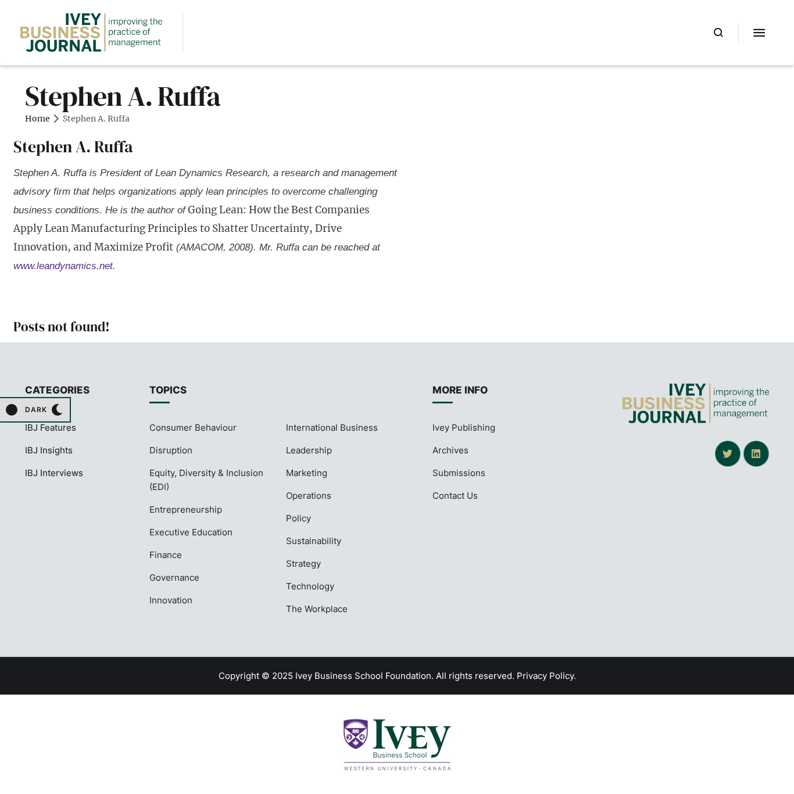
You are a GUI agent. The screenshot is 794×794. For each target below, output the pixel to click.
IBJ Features (50, 427)
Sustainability (313, 540)
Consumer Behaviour (193, 427)
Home (37, 118)
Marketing (306, 472)
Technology (310, 586)
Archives (450, 450)
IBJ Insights (49, 450)
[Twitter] (728, 453)
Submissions (458, 472)
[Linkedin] (756, 453)
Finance (165, 554)
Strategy (303, 563)
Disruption (170, 450)
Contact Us (455, 495)
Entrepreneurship (185, 509)
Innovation (170, 600)
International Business (332, 427)
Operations (308, 495)
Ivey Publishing (463, 427)
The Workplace (317, 608)
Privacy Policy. (546, 675)
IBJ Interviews (54, 472)
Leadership (309, 450)
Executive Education (191, 532)
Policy (298, 518)
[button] (719, 32)
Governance (174, 577)
